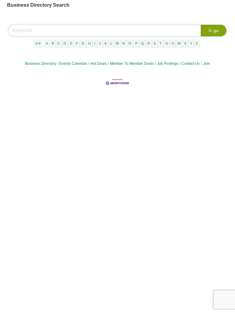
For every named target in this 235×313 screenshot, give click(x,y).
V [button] (173, 43)
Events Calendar (73, 63)
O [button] (130, 43)
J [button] (100, 43)
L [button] (111, 43)
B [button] (53, 43)
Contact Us (190, 63)
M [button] (117, 43)
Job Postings (167, 63)
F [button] (77, 43)
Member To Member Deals (132, 63)
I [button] (94, 43)
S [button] (155, 43)
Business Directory (40, 63)
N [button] (123, 43)
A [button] (47, 43)
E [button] (71, 43)
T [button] (160, 43)
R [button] (148, 43)
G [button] (83, 43)
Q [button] (142, 43)
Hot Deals (98, 63)
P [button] (136, 43)
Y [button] (191, 43)
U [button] (167, 43)
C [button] (59, 43)
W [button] (179, 43)
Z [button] (197, 43)
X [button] (185, 43)
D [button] (65, 43)
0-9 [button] (37, 43)
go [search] (216, 30)
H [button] (89, 43)
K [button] (106, 43)
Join (206, 63)
